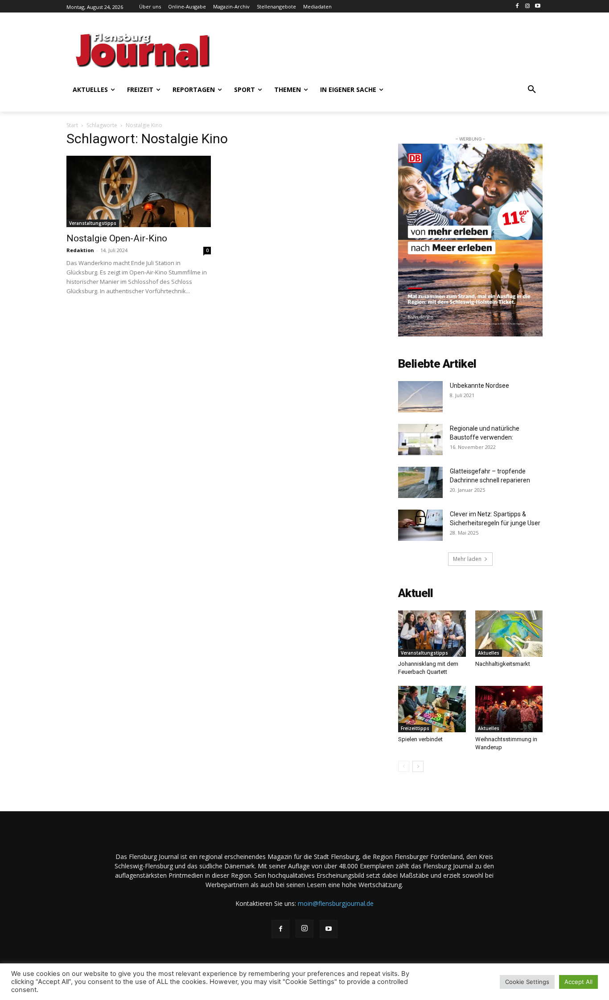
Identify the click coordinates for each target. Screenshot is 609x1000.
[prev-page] (403, 766)
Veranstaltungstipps (92, 223)
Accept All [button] (578, 981)
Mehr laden (467, 559)
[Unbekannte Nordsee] (420, 396)
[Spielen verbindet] (432, 709)
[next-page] (418, 766)
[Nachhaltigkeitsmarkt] (509, 633)
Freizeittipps (415, 728)
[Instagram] (527, 6)
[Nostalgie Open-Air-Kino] (138, 191)
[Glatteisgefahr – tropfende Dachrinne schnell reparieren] (420, 482)
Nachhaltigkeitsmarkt (502, 663)
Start (72, 125)
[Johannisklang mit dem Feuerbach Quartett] (432, 633)
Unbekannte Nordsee (479, 385)
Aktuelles (488, 653)
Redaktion (80, 250)
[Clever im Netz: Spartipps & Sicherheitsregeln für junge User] (420, 525)
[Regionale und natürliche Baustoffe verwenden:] (420, 439)
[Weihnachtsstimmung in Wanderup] (509, 709)
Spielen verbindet (420, 739)
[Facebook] (517, 6)
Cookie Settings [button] (527, 981)
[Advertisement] (391, 49)
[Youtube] (537, 6)
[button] (532, 89)
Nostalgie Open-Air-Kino (116, 238)
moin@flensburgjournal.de (336, 903)
